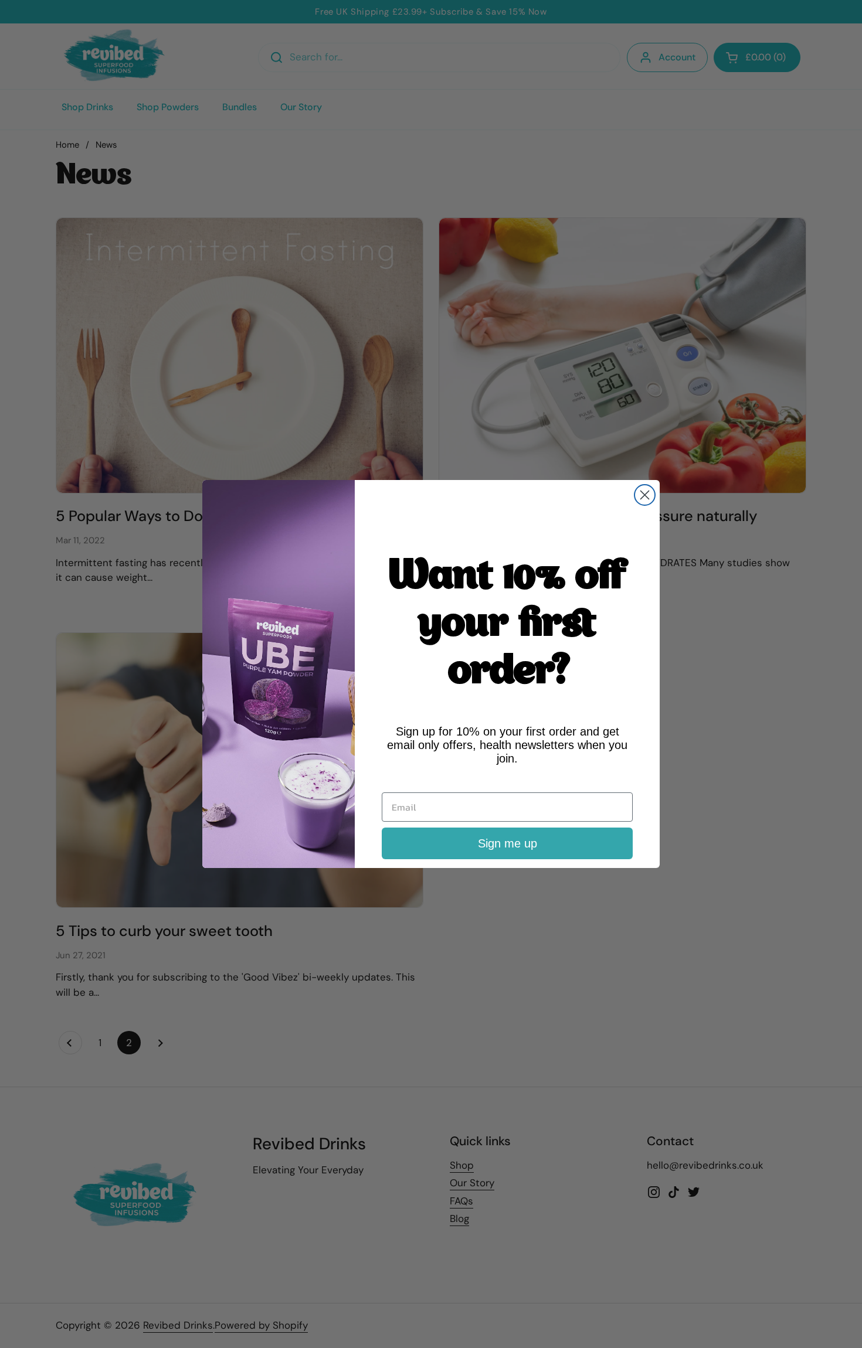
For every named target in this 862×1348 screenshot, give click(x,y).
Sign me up (507, 843)
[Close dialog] (644, 495)
